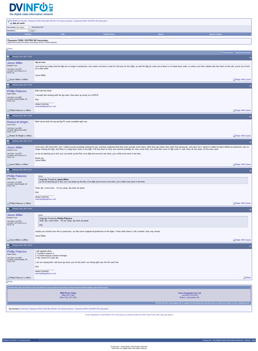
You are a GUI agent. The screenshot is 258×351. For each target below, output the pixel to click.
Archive (247, 340)
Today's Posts (108, 34)
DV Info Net (22, 21)
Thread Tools (228, 53)
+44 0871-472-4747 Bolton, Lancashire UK (189, 295)
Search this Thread (243, 53)
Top (253, 340)
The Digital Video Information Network (228, 340)
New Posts (151, 315)
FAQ (62, 34)
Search (160, 34)
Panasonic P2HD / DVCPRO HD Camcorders (90, 21)
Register (28, 34)
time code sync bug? (164, 315)
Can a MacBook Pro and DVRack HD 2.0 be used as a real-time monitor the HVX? (116, 315)
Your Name (11, 27)
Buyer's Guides (216, 34)
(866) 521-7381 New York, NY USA (68, 295)
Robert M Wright (17, 122)
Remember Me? (38, 27)
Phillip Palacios (17, 91)
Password (10, 30)
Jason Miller (15, 62)
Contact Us (206, 340)
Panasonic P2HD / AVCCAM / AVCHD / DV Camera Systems (50, 21)
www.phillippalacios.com (45, 106)
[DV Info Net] (31, 15)
